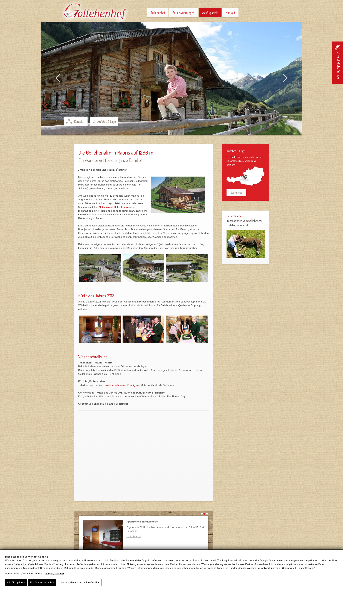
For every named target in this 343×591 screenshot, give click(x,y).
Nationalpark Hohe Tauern (114, 207)
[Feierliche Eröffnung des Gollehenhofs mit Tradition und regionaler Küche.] (187, 329)
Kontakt (230, 12)
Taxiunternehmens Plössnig (119, 385)
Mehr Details (133, 536)
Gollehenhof (157, 12)
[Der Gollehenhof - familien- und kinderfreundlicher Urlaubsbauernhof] (180, 196)
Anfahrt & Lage (106, 121)
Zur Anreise (236, 192)
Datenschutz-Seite (24, 564)
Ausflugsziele (210, 12)
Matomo (59, 573)
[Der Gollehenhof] (95, 20)
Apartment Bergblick (138, 521)
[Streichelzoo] (246, 257)
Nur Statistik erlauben (42, 582)
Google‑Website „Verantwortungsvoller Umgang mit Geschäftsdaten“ (276, 567)
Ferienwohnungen (184, 12)
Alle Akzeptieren (16, 582)
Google (49, 573)
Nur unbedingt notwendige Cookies (80, 582)
